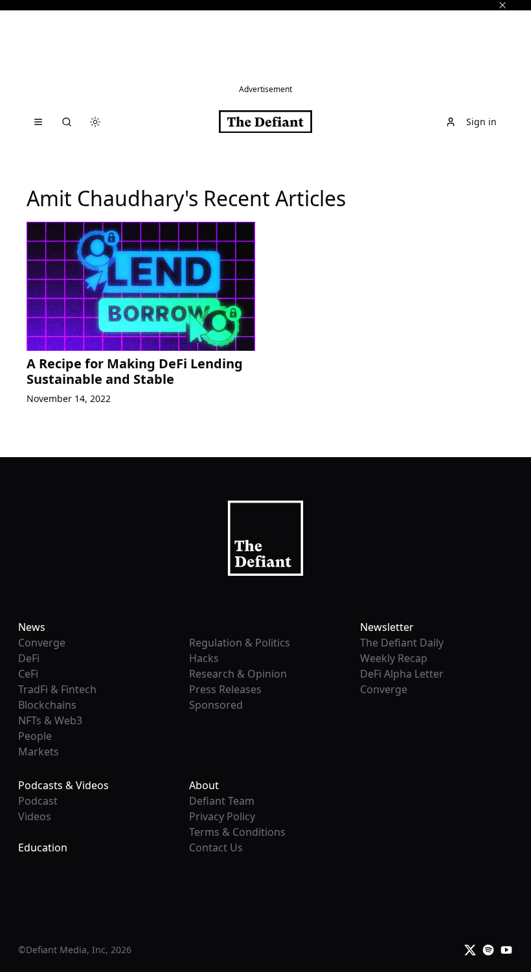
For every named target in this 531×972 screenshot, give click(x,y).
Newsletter (387, 627)
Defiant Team (221, 801)
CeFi (28, 674)
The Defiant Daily (402, 642)
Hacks (204, 658)
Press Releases (225, 689)
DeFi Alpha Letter (402, 674)
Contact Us (216, 847)
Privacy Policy (222, 816)
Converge (41, 642)
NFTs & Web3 (50, 720)
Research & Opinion (238, 674)
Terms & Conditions (237, 832)
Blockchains (47, 705)
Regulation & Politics (239, 642)
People (35, 736)
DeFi (29, 658)
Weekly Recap (393, 658)
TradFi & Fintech (57, 689)
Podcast (38, 801)
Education (42, 847)
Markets (38, 751)
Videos (34, 816)
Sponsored (216, 705)
